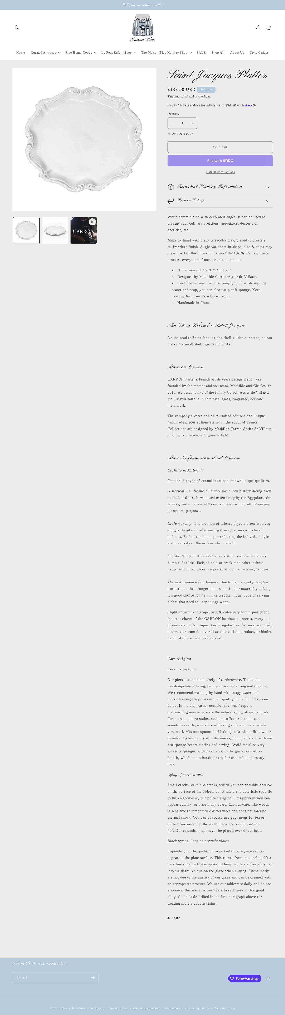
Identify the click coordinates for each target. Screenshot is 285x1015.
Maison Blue (69, 1008)
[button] (17, 27)
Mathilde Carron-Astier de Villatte (242, 429)
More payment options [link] (220, 171)
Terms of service (224, 1008)
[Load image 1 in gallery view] (26, 230)
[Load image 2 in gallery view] (55, 230)
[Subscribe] (93, 977)
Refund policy (174, 1008)
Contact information (146, 1008)
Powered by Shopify (92, 1008)
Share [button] (176, 918)
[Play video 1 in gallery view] (84, 230)
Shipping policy (198, 1008)
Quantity (174, 113)
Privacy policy (119, 1008)
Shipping (173, 96)
